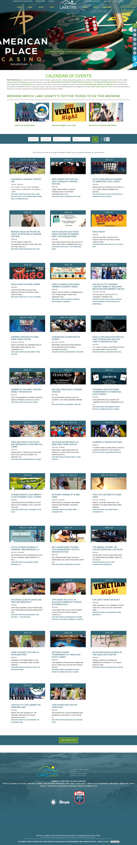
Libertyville (92, 783)
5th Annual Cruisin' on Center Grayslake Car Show (107, 548)
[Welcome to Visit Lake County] (69, 8)
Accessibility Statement (77, 837)
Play (19, 7)
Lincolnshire (103, 783)
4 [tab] (71, 131)
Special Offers (95, 835)
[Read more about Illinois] (64, 806)
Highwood (60, 783)
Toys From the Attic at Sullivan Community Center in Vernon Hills (67, 602)
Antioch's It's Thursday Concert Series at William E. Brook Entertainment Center (108, 286)
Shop (41, 7)
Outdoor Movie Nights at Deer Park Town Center (65, 443)
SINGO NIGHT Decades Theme (25, 284)
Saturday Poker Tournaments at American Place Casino (66, 654)
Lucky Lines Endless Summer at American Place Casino (107, 180)
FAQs (55, 837)
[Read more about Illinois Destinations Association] (79, 806)
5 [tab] (74, 131)
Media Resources (47, 837)
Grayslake (31, 783)
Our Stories (119, 1)
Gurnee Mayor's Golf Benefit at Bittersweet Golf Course (26, 495)
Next (125, 112)
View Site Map (62, 837)
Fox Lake (22, 783)
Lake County (70, 783)
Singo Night (98, 232)
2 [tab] (66, 131)
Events (51, 1)
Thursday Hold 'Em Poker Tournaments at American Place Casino (106, 391)
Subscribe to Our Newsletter (78, 835)
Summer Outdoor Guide (22, 1)
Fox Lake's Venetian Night (106, 600)
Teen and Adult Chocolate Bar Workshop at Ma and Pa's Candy (26, 444)
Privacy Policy (91, 837)
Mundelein (124, 783)
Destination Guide (92, 1)
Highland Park (49, 783)
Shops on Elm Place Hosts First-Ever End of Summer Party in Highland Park (65, 234)
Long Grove (114, 783)
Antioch (6, 783)
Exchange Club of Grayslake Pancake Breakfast (26, 601)
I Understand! (115, 841)
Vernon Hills (53, 786)
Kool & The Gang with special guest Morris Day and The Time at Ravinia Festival (108, 339)
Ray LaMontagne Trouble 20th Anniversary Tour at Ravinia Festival (66, 549)
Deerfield (14, 783)
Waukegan (73, 786)
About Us (107, 1)
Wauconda (63, 786)
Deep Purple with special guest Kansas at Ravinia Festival (65, 181)
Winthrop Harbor (85, 786)
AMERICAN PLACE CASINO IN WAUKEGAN (68, 51)
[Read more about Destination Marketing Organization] (53, 806)
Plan (85, 7)
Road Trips (40, 1)
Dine (30, 7)
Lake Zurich (81, 783)
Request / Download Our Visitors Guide (51, 835)
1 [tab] (63, 131)
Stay (52, 7)
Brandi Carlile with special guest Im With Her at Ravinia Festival (26, 234)
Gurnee (39, 783)
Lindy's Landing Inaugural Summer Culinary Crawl (66, 285)
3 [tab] (68, 131)
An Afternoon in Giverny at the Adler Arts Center (107, 653)
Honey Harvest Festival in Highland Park (25, 653)
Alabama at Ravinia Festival (107, 442)
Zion (95, 786)
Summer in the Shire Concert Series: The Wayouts (26, 390)
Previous (12, 112)
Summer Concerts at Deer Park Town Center (25, 338)
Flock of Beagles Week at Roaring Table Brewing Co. (25, 548)
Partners (107, 7)
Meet (96, 7)
